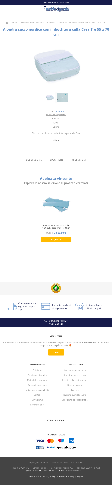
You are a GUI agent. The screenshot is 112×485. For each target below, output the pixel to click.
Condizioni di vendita (37, 375)
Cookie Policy (35, 476)
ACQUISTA (56, 239)
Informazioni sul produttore (56, 114)
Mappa (79, 476)
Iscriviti (56, 352)
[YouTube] (56, 426)
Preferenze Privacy (65, 476)
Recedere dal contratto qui (74, 380)
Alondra (60, 111)
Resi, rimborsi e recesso (75, 375)
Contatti (37, 394)
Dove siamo (37, 399)
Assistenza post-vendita (75, 370)
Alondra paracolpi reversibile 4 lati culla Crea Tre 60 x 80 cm (56, 226)
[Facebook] (51, 426)
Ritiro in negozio (74, 385)
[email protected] (34, 470)
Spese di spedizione (37, 385)
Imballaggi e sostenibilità (37, 389)
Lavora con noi (37, 404)
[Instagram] (61, 426)
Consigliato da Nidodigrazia (75, 399)
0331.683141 (56, 324)
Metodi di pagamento (37, 380)
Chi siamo (37, 370)
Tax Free (75, 389)
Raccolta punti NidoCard (74, 394)
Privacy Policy (49, 476)
